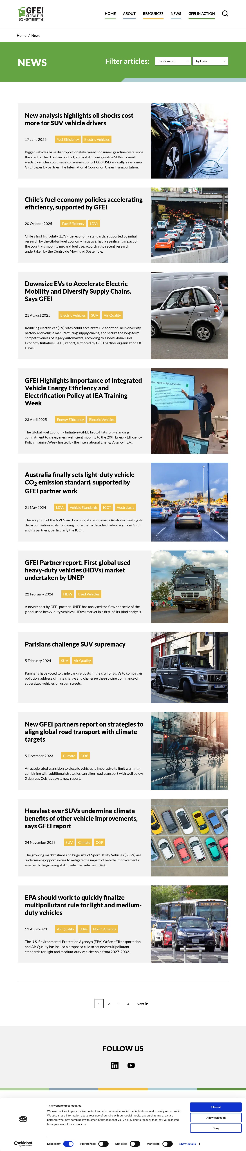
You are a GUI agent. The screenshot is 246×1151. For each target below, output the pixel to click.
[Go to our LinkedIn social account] (114, 1066)
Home (110, 13)
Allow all (216, 1107)
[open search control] (225, 13)
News (176, 13)
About (129, 13)
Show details (187, 1143)
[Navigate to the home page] (31, 14)
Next (140, 1004)
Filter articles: (127, 61)
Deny (216, 1128)
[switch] (103, 1144)
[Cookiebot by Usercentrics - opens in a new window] (23, 1144)
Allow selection (216, 1117)
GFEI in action (202, 13)
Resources (153, 13)
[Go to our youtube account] (131, 1066)
